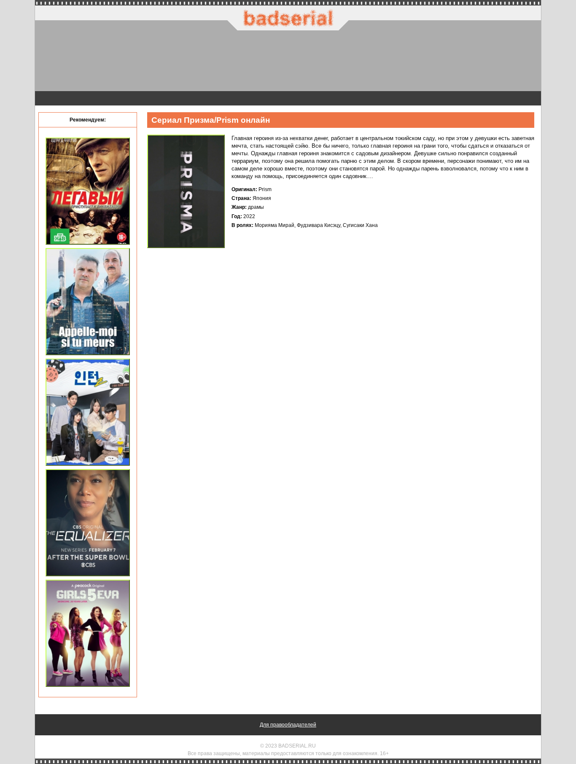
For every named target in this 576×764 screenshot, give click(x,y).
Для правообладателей (288, 725)
